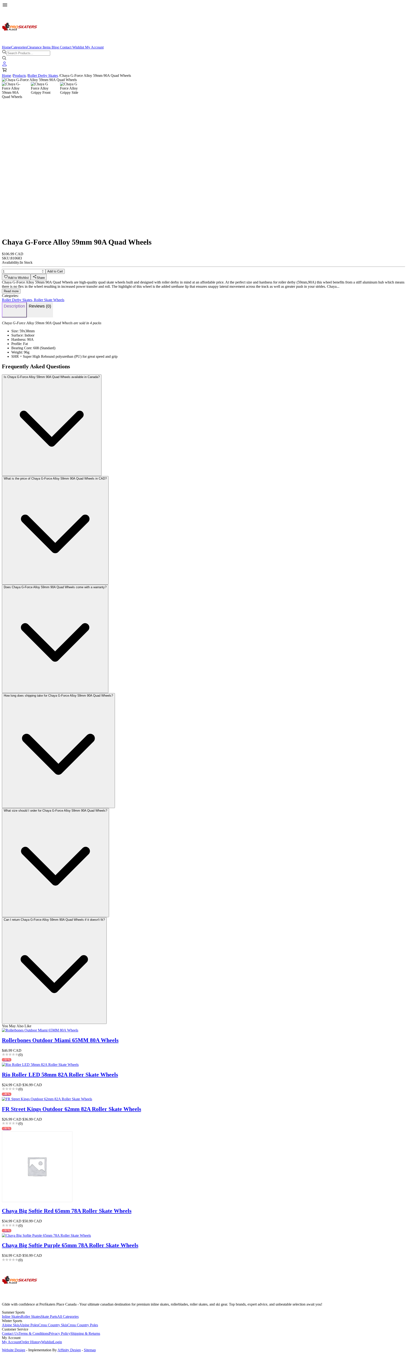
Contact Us (10, 1333)
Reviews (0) (40, 306)
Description (14, 306)
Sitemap (90, 1350)
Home (6, 47)
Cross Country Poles (82, 1325)
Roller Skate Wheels (49, 300)
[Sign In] (4, 65)
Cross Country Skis (52, 1325)
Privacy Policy (59, 1333)
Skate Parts (49, 1317)
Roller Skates (31, 1317)
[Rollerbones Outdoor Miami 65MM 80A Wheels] (203, 1030)
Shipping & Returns (85, 1333)
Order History (30, 1342)
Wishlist (78, 47)
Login (57, 1342)
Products (19, 76)
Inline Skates (11, 1317)
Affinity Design (69, 1350)
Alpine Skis (10, 1325)
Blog (55, 47)
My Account (94, 47)
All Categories (68, 1317)
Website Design (13, 1350)
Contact (65, 47)
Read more (11, 291)
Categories (19, 47)
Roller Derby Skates (43, 76)
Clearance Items (39, 47)
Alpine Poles (28, 1325)
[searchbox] (28, 53)
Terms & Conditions (34, 1333)
